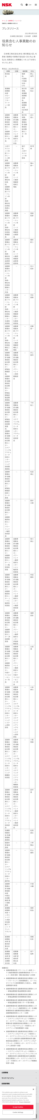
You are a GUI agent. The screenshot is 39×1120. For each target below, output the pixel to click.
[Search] (22, 5)
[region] (18, 1102)
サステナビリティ (8, 1078)
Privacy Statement (24, 1102)
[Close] (33, 1089)
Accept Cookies (18, 1107)
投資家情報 (6, 1083)
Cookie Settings (18, 1112)
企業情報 (5, 1072)
